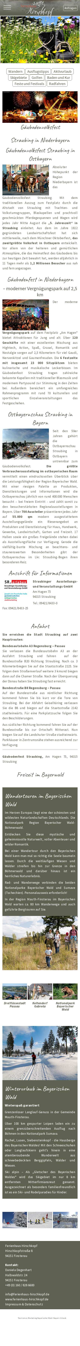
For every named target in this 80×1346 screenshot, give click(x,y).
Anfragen (70, 8)
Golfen (37, 77)
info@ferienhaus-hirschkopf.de (27, 1294)
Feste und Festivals (29, 83)
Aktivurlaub (63, 71)
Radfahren (57, 83)
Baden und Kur (58, 77)
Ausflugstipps (38, 71)
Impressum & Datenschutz (24, 1304)
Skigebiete (18, 77)
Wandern (15, 71)
